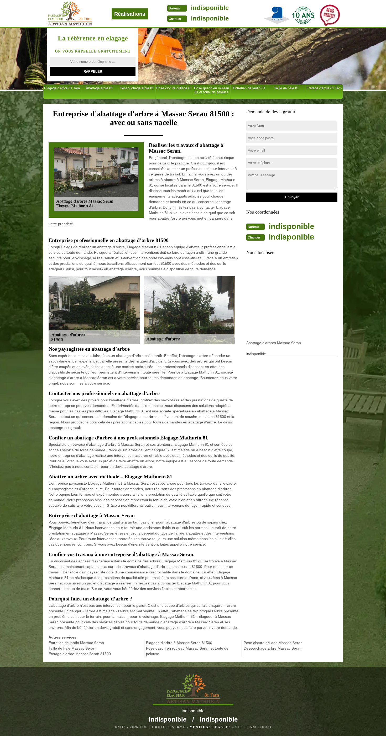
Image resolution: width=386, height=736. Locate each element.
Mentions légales (210, 727)
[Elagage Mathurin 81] (87, 13)
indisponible (210, 7)
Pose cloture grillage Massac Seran (273, 643)
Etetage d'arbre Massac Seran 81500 (80, 654)
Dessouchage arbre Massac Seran (272, 648)
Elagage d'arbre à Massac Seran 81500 (179, 643)
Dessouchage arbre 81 (137, 88)
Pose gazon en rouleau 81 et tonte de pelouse (211, 90)
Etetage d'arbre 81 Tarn (324, 88)
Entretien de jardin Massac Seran (76, 643)
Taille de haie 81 (286, 88)
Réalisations (129, 14)
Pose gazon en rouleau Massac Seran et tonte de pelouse (187, 651)
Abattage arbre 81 (99, 88)
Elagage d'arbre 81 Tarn (62, 88)
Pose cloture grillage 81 (174, 88)
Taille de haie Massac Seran (72, 648)
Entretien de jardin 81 (249, 88)
